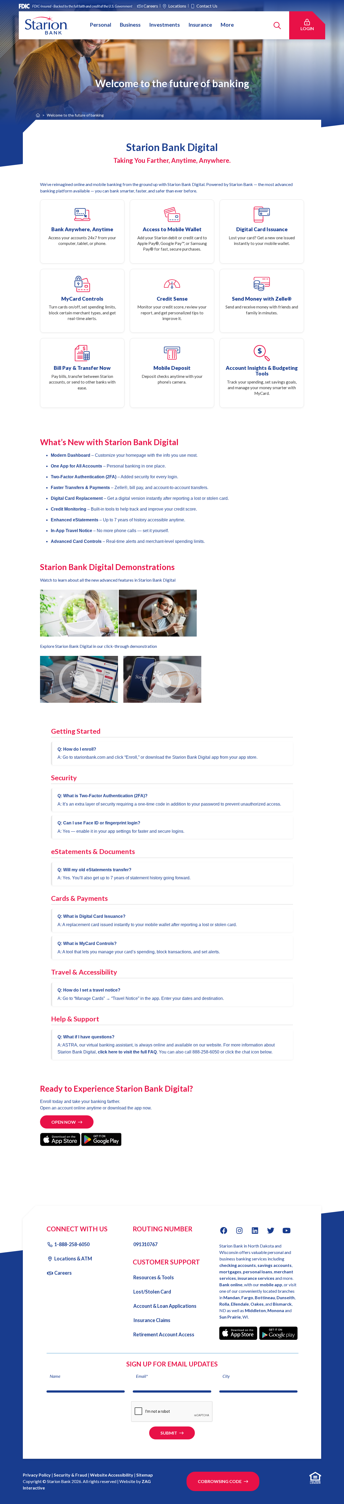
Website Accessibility (111, 1474)
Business (130, 24)
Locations (177, 5)
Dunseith (286, 1297)
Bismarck (282, 1303)
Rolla (224, 1303)
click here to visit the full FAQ (127, 1052)
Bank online (230, 1284)
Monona (276, 1310)
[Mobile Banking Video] (158, 612)
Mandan (231, 1297)
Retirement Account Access (163, 1334)
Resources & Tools (153, 1277)
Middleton (255, 1310)
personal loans (257, 1271)
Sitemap (144, 1474)
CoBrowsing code (220, 1481)
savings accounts (274, 1265)
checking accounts (237, 1265)
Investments (164, 24)
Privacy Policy (37, 1474)
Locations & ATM (73, 1258)
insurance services (256, 1278)
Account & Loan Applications (164, 1306)
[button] (79, 612)
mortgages (230, 1271)
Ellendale (240, 1303)
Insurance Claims (151, 1320)
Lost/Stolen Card (152, 1292)
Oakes (257, 1303)
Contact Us (206, 5)
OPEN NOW (63, 1122)
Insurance (200, 24)
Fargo (247, 1297)
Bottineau (265, 1297)
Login (310, 28)
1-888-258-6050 (71, 1244)
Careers (151, 5)
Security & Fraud (70, 1474)
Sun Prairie (230, 1316)
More (227, 24)
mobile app (271, 1284)
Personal (100, 24)
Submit (168, 1432)
